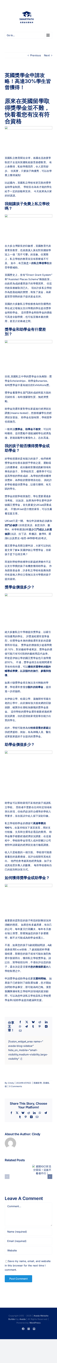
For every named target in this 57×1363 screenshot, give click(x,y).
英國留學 (37, 1083)
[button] (7, 1176)
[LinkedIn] (46, 1022)
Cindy (11, 1083)
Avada (22, 1319)
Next (47, 55)
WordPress (35, 1322)
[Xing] (46, 1026)
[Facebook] (20, 1022)
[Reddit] (40, 1022)
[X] (27, 1022)
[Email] (20, 1031)
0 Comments (15, 1086)
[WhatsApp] (20, 1026)
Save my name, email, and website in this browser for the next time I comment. (28, 1265)
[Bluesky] (33, 1022)
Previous (35, 55)
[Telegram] (26, 1026)
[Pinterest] (39, 1026)
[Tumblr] (33, 1026)
